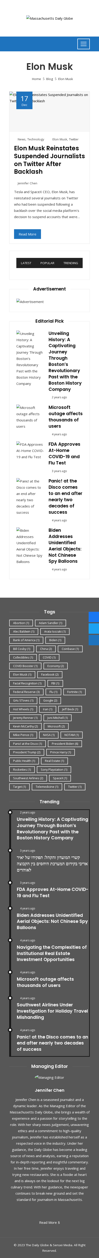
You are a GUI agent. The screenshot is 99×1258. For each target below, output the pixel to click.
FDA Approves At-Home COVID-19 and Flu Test (64, 453)
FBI (55, 683)
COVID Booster (25, 666)
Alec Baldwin (23, 631)
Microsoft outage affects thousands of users (66, 416)
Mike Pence (23, 735)
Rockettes (22, 769)
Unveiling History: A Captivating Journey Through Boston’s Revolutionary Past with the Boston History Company (65, 361)
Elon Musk (59, 139)
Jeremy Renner (25, 718)
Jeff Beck (70, 709)
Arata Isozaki (55, 631)
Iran (47, 709)
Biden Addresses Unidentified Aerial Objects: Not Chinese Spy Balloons (65, 545)
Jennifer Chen (27, 183)
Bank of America (26, 640)
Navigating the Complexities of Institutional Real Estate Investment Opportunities (52, 953)
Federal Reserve (26, 692)
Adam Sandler (50, 623)
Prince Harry (60, 752)
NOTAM (71, 735)
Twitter (74, 139)
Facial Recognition (27, 683)
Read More (27, 234)
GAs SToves (23, 700)
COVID (49, 657)
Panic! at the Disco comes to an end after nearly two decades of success (65, 496)
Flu (53, 692)
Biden (55, 640)
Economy (55, 666)
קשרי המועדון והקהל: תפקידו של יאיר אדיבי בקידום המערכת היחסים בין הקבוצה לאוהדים (52, 863)
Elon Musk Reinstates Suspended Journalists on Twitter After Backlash (49, 160)
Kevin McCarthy (25, 726)
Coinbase (70, 649)
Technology (35, 139)
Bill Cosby (21, 649)
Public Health (24, 761)
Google (50, 700)
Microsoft (56, 726)
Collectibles (23, 657)
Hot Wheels (23, 709)
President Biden (65, 744)
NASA (49, 735)
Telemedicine (47, 787)
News (22, 139)
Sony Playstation (54, 769)
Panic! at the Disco (27, 744)
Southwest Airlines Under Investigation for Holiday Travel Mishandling (52, 1011)
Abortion (21, 623)
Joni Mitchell (57, 718)
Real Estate (54, 761)
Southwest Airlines (28, 778)
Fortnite (74, 692)
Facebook (49, 674)
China (46, 649)
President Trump (26, 752)
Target (19, 787)
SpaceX (60, 778)
